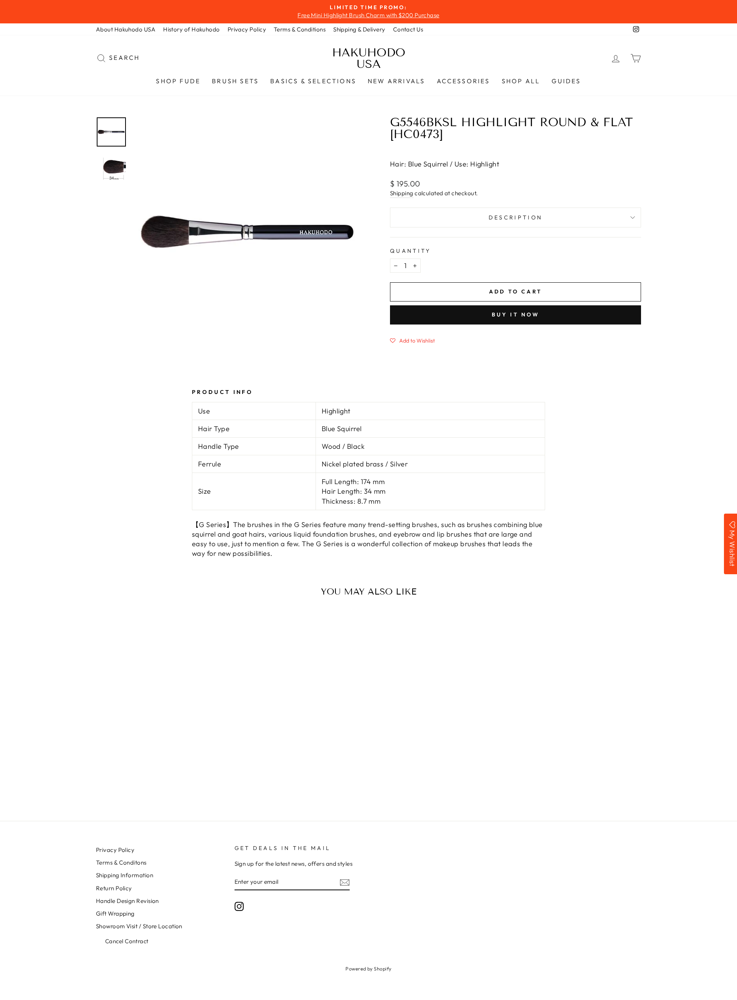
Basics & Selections (313, 81)
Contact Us (408, 29)
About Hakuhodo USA (125, 29)
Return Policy (114, 888)
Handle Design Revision (127, 900)
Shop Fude (178, 81)
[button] (412, 340)
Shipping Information (124, 875)
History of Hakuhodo (191, 29)
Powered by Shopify (368, 968)
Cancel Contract (127, 941)
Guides (566, 81)
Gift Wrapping (115, 913)
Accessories (463, 81)
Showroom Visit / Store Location (139, 926)
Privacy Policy (247, 29)
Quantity (410, 250)
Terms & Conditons (121, 862)
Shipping (401, 193)
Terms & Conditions (300, 29)
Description (516, 217)
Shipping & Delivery (359, 29)
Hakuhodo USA (368, 58)
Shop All (521, 81)
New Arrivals (396, 81)
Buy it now (516, 314)
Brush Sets (235, 81)
